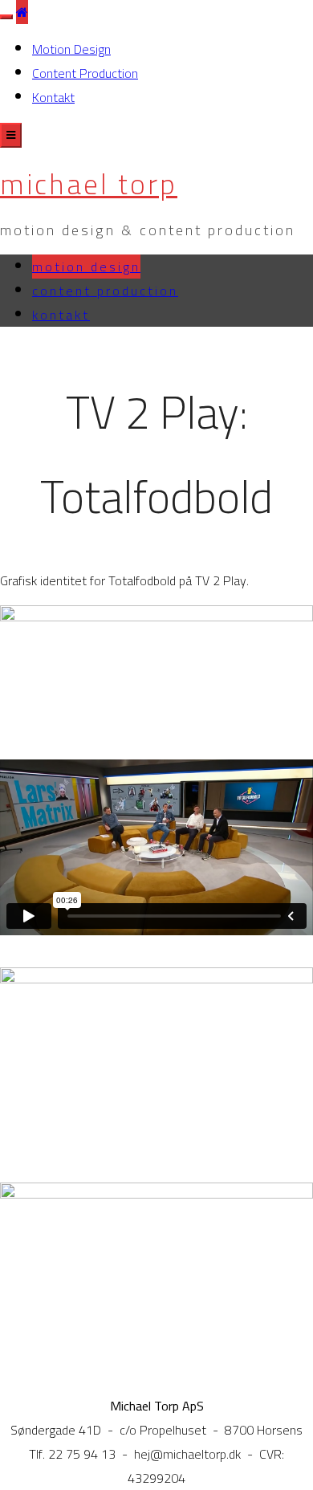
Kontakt (53, 97)
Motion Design (71, 49)
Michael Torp (88, 183)
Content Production (85, 73)
